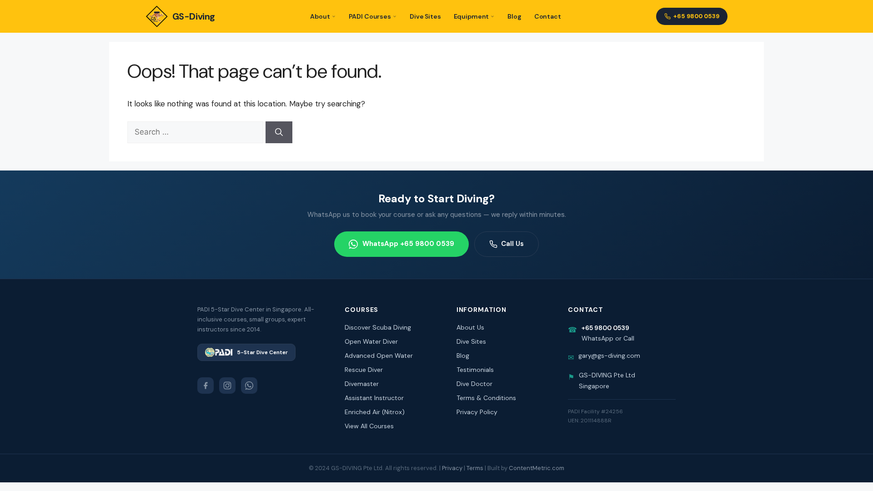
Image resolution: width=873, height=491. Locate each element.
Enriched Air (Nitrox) (375, 412)
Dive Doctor (474, 384)
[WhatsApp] (249, 385)
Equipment (471, 16)
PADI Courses (370, 16)
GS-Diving (193, 16)
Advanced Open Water (379, 355)
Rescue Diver (364, 370)
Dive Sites (425, 16)
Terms (475, 468)
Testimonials (475, 370)
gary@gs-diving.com (609, 355)
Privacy (452, 468)
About (320, 16)
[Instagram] (227, 385)
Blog (514, 16)
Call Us (512, 243)
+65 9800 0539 (696, 16)
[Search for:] (196, 132)
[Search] (279, 132)
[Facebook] (205, 385)
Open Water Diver (371, 341)
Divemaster (362, 384)
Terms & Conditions (486, 398)
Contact (547, 16)
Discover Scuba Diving (378, 327)
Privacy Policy (477, 412)
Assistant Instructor (374, 398)
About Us (470, 327)
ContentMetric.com (536, 468)
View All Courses (369, 426)
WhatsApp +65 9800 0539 (408, 243)
